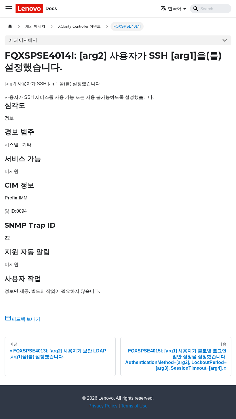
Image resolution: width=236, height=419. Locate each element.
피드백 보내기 (26, 319)
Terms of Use (134, 405)
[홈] (10, 26)
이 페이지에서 (22, 40)
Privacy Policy (102, 405)
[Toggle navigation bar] (9, 8)
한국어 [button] (175, 8)
